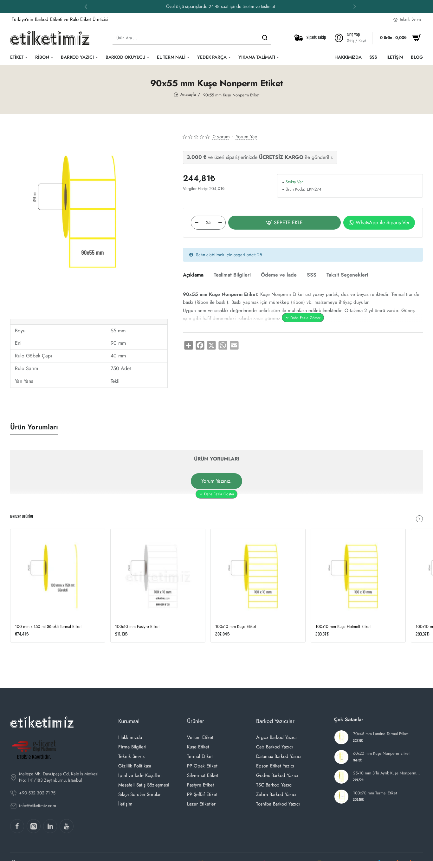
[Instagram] (34, 826)
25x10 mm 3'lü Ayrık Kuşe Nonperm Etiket (387, 773)
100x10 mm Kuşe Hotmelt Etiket (343, 626)
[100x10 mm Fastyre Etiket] (158, 576)
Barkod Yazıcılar (275, 721)
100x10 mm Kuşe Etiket (235, 626)
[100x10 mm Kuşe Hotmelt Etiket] (358, 576)
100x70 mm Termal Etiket (375, 793)
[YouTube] (67, 826)
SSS (311, 275)
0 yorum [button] (221, 136)
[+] (220, 222)
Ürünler (195, 721)
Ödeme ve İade (279, 275)
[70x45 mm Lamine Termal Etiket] (341, 737)
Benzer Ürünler (21, 517)
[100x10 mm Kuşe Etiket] (258, 576)
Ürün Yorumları (34, 427)
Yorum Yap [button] (246, 136)
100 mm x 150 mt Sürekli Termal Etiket (48, 626)
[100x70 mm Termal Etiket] (341, 796)
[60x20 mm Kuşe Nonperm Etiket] (341, 757)
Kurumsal (128, 721)
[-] (196, 222)
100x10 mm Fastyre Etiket (137, 626)
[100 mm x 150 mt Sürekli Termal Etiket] (57, 576)
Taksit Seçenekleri (347, 275)
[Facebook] (17, 826)
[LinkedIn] (50, 826)
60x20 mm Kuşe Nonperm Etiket (381, 753)
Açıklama (193, 275)
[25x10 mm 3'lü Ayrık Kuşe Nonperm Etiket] (341, 776)
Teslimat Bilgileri (232, 275)
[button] (355, 6)
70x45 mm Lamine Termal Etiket (380, 734)
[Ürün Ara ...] (264, 38)
